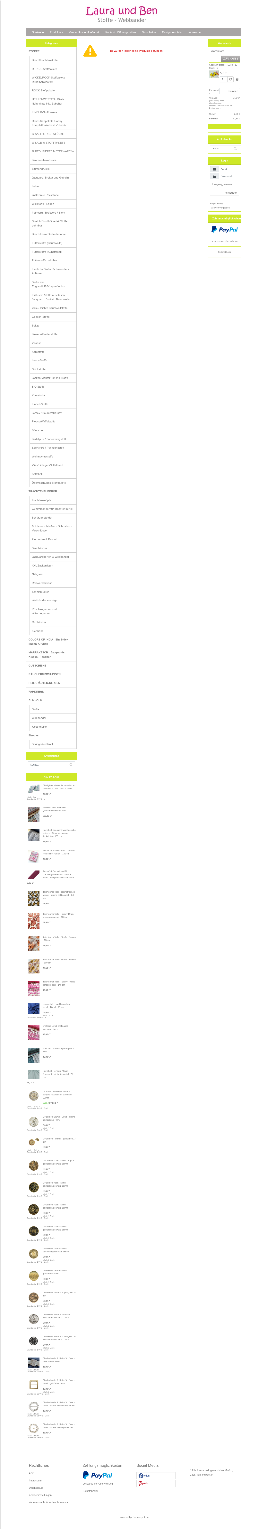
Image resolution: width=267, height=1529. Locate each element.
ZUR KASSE (230, 58)
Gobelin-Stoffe (41, 316)
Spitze (35, 325)
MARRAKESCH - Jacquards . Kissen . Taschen (47, 654)
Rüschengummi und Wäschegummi (44, 611)
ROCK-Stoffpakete (43, 90)
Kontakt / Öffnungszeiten (120, 32)
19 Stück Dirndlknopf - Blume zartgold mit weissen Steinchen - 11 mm (58, 1094)
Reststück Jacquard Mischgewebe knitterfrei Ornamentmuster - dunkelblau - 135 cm (59, 833)
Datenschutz (36, 1488)
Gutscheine (149, 32)
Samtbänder (39, 548)
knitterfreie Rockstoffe (45, 195)
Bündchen (38, 430)
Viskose (36, 343)
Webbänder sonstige (44, 600)
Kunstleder (38, 395)
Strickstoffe (39, 369)
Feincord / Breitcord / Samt (48, 212)
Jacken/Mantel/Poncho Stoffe (50, 377)
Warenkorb (217, 50)
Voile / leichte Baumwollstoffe (50, 307)
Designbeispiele (172, 32)
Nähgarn (37, 574)
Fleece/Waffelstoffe (44, 421)
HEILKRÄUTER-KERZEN (44, 683)
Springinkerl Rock (43, 744)
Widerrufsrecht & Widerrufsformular (49, 1502)
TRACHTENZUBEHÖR (43, 491)
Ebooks (34, 735)
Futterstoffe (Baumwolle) (47, 242)
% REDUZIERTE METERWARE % (53, 151)
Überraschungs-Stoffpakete (49, 482)
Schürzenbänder (42, 517)
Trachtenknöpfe (41, 500)
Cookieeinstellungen (40, 1495)
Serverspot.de (141, 1517)
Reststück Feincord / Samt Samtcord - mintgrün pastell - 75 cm (58, 1074)
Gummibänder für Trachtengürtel (52, 508)
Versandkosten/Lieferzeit (84, 32)
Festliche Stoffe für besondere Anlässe (50, 271)
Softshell (37, 473)
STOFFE (34, 51)
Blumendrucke (41, 168)
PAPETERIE (36, 691)
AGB (31, 1473)
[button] (156, 1475)
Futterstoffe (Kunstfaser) (47, 251)
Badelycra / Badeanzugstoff (49, 439)
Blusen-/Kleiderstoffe (44, 334)
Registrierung (216, 203)
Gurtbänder (39, 622)
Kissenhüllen (39, 726)
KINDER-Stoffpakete (44, 112)
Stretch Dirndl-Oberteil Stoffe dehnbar (49, 223)
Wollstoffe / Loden (43, 203)
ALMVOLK (35, 700)
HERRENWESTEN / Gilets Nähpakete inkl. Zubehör (48, 101)
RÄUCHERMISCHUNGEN (45, 674)
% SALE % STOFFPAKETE (48, 142)
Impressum (195, 32)
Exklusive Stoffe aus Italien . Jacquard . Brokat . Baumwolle (51, 297)
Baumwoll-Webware (44, 160)
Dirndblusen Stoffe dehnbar (49, 234)
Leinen (36, 186)
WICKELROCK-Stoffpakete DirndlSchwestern (48, 79)
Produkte (55, 32)
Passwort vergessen (220, 208)
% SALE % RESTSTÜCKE (48, 133)
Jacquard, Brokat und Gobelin (50, 177)
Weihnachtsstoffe (42, 456)
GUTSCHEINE (37, 665)
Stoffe (35, 709)
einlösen (233, 91)
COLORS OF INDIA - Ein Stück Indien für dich (48, 641)
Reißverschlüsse (42, 583)
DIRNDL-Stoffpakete (44, 68)
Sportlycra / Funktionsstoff (48, 447)
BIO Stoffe (38, 386)
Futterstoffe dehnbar (44, 260)
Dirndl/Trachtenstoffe (45, 60)
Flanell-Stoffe (40, 404)
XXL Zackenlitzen (42, 565)
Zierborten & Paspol (44, 539)
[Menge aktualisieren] (230, 79)
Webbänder (39, 717)
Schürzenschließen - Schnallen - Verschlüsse (52, 528)
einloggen (231, 192)
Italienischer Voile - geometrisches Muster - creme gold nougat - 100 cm (59, 895)
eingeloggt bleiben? (222, 184)
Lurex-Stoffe (39, 360)
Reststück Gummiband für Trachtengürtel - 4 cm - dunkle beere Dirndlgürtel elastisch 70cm (58, 874)
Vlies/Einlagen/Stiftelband (47, 465)
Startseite (38, 32)
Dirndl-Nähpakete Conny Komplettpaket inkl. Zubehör (49, 123)
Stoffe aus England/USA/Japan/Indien (48, 284)
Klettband (38, 630)
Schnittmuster (40, 591)
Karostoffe (38, 351)
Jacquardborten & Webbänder (50, 556)
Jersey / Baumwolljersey (47, 412)
